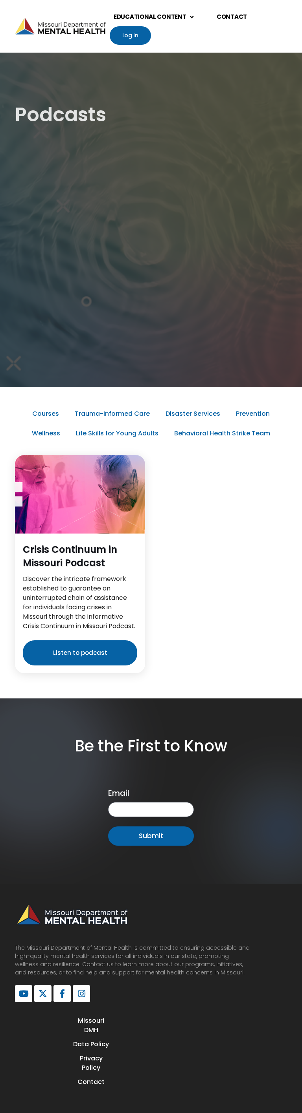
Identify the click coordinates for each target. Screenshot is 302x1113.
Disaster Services (193, 413)
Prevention (253, 413)
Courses (45, 413)
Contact (91, 1081)
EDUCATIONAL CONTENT (150, 17)
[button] (80, 652)
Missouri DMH (91, 1025)
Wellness (46, 433)
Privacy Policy (91, 1063)
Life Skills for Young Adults (117, 433)
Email (118, 793)
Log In (130, 35)
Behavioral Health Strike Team (222, 433)
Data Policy (91, 1044)
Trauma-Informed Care (112, 413)
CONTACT (232, 17)
